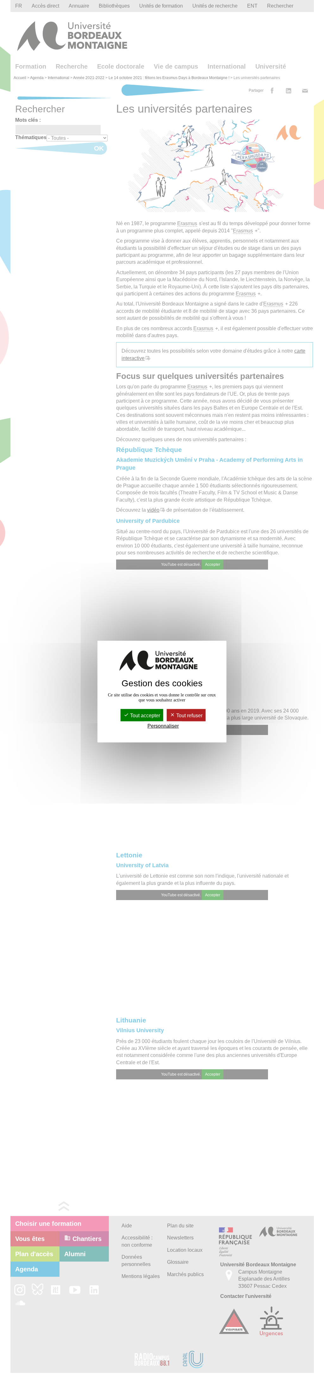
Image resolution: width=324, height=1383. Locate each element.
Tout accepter (144, 715)
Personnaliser (163, 726)
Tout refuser (188, 715)
